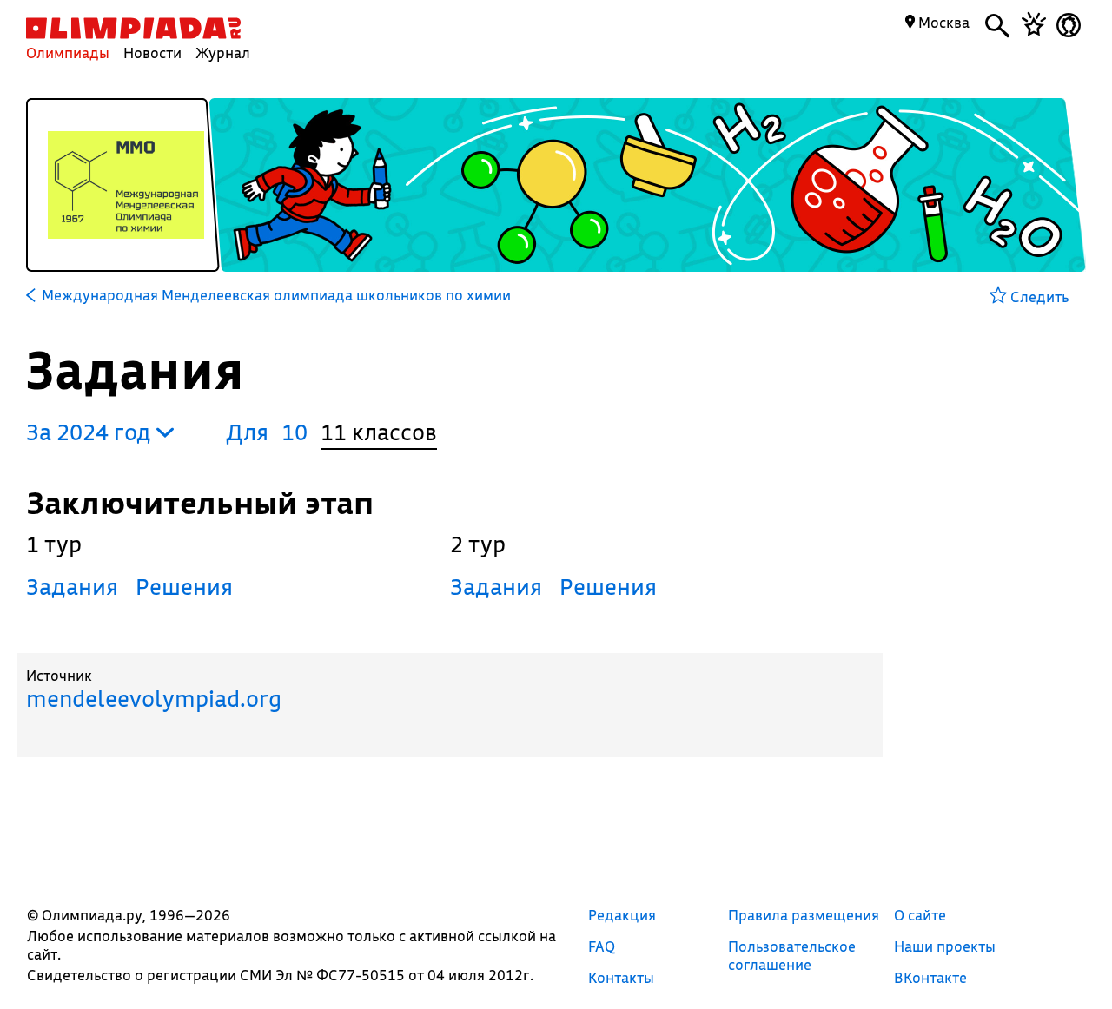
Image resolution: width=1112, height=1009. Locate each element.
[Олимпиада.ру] (133, 28)
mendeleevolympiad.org (153, 698)
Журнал (222, 52)
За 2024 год (91, 432)
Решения (184, 586)
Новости (152, 52)
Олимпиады (67, 52)
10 (294, 432)
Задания (72, 586)
